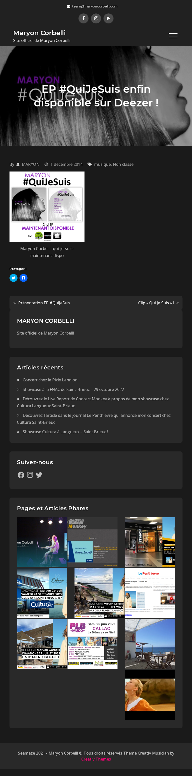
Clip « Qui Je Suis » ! (156, 303)
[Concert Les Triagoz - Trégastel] (150, 695)
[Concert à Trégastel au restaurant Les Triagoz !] (42, 644)
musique (102, 164)
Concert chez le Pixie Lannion (50, 380)
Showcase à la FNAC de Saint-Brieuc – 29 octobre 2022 (73, 389)
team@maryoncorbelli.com (95, 6)
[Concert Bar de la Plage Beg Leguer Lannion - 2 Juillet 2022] (150, 644)
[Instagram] (30, 475)
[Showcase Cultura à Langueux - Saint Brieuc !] (42, 593)
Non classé (123, 164)
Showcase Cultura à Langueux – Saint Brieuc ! (65, 431)
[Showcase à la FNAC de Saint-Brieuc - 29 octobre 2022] (150, 542)
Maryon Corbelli (39, 33)
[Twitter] (39, 475)
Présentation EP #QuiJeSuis (44, 303)
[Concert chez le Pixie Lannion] (42, 542)
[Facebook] (21, 475)
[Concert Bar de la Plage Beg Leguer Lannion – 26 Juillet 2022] (99, 593)
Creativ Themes (96, 759)
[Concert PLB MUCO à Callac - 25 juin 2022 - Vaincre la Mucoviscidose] (93, 644)
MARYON (31, 164)
